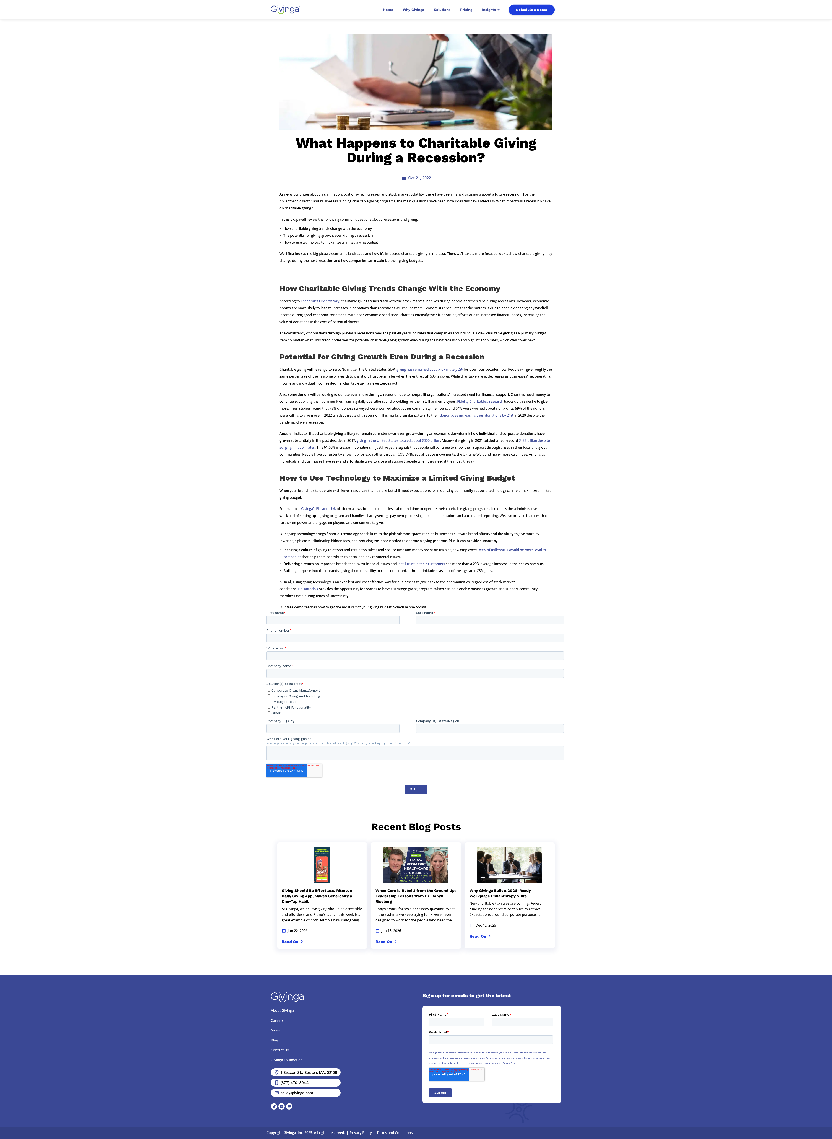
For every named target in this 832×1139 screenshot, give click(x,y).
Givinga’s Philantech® (318, 508)
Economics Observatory (320, 301)
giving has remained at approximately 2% (429, 369)
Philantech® (308, 589)
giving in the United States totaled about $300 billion (398, 440)
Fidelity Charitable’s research (480, 401)
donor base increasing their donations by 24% (477, 415)
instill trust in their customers (421, 563)
